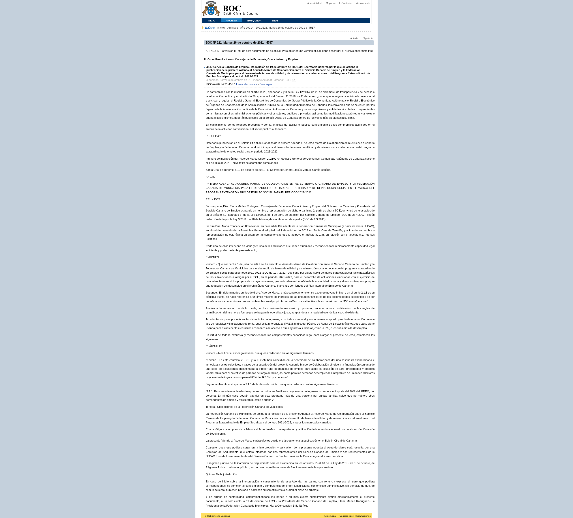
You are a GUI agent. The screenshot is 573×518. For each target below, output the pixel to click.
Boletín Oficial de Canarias (240, 9)
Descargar (265, 84)
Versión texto (363, 3)
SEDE (275, 20)
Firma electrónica (246, 84)
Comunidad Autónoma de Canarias (210, 9)
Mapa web (331, 3)
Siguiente (368, 38)
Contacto (346, 3)
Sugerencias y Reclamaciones (355, 516)
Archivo (231, 20)
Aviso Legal (330, 516)
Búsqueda (254, 20)
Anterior (354, 38)
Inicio (211, 20)
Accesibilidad (314, 3)
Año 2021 (246, 27)
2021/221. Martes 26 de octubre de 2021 (281, 27)
